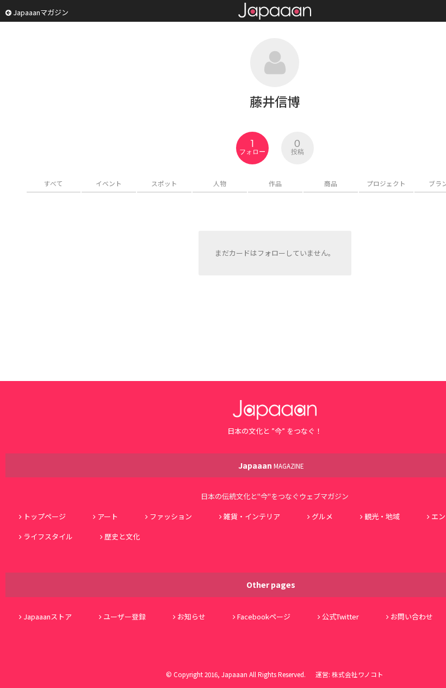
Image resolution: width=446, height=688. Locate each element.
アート (107, 516)
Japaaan (274, 11)
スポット (164, 183)
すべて (53, 183)
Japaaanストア (47, 616)
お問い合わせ (412, 616)
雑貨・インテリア (252, 516)
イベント (109, 183)
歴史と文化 (122, 536)
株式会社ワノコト (357, 674)
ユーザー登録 (124, 616)
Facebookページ (263, 616)
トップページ (44, 516)
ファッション (171, 516)
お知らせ (191, 616)
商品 (330, 183)
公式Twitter (340, 616)
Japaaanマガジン (40, 12)
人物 (219, 183)
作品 (275, 183)
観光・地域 (382, 516)
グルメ (322, 516)
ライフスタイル (48, 536)
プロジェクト (386, 183)
